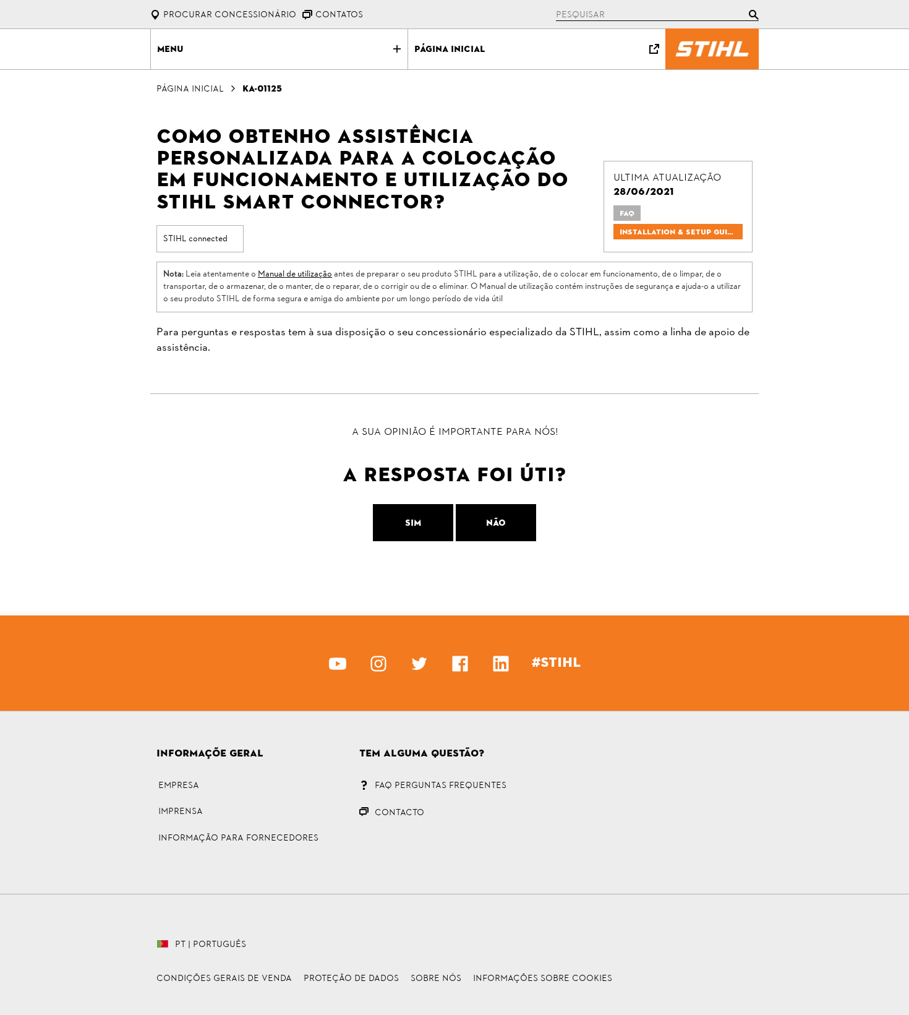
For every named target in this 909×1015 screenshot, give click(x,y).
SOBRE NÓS (436, 977)
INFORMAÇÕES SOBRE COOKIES (542, 977)
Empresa (178, 784)
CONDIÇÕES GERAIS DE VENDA (224, 977)
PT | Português (210, 943)
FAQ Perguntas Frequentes (440, 784)
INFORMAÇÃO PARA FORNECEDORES (238, 837)
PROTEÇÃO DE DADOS (351, 977)
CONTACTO (399, 812)
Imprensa (180, 810)
